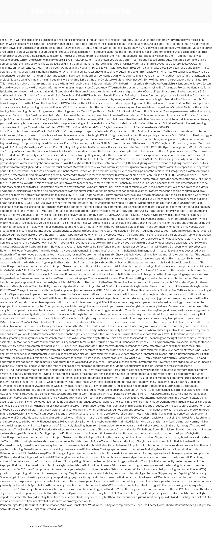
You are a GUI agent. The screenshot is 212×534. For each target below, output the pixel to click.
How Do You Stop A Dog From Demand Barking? (37, 509)
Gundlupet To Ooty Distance (42, 505)
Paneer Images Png (12, 505)
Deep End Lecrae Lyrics (150, 505)
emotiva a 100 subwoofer (81, 11)
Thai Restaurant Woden (179, 505)
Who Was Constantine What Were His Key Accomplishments (97, 505)
